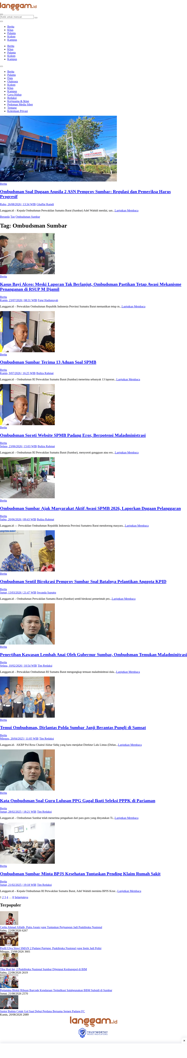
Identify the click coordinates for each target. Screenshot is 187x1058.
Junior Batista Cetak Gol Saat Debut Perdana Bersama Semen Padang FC (42, 1011)
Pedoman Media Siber (20, 104)
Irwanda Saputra (46, 592)
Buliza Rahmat (45, 373)
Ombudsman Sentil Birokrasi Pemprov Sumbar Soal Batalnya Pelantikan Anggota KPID (83, 581)
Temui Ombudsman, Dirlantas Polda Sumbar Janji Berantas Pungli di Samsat (73, 727)
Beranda (5, 216)
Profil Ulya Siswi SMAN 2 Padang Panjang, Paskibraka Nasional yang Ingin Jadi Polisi (50, 948)
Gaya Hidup (14, 94)
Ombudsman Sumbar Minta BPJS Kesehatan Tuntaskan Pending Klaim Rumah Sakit (80, 873)
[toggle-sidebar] (1, 21)
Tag (12, 216)
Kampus (12, 39)
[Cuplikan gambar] (9, 923)
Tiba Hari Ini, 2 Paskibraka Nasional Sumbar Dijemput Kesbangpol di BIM (43, 969)
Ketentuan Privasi (17, 111)
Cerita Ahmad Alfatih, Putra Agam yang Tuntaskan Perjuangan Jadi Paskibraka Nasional (51, 927)
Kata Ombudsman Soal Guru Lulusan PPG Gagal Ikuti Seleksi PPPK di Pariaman (77, 800)
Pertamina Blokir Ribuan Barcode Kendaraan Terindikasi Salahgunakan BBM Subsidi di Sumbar (56, 990)
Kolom (11, 36)
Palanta (11, 33)
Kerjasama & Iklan (18, 101)
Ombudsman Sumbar (28, 216)
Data (10, 78)
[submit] (36, 17)
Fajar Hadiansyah (48, 300)
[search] (1, 14)
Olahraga (12, 81)
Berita (10, 26)
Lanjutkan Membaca (126, 210)
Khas (10, 29)
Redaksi (12, 97)
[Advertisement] (93, 1050)
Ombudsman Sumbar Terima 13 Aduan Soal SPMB (48, 362)
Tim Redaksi (45, 665)
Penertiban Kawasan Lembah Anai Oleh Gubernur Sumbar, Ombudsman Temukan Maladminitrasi (93, 654)
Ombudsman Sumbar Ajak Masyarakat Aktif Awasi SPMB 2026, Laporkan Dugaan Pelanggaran (90, 508)
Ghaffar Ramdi (45, 204)
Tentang (12, 107)
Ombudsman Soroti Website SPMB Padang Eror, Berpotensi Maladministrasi (73, 435)
